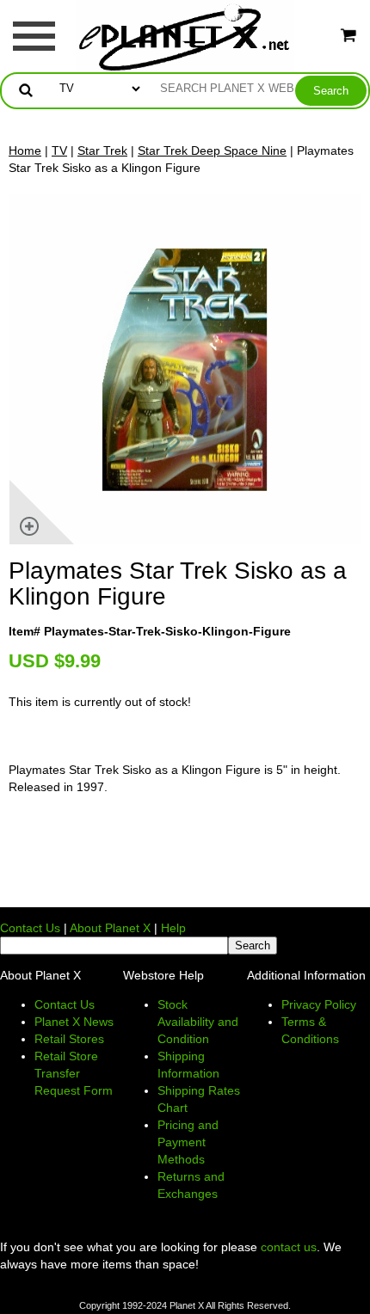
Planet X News (74, 1021)
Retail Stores (69, 1039)
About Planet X (110, 928)
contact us (289, 1247)
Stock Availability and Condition (197, 1022)
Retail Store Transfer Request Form (73, 1073)
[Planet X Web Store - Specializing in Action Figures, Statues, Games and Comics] (185, 35)
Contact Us (30, 928)
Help (173, 928)
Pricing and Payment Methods (188, 1142)
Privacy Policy (318, 1004)
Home (25, 150)
